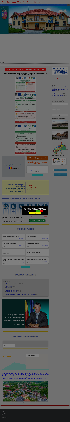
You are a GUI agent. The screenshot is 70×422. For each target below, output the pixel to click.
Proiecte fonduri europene (48, 4)
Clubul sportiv (42, 4)
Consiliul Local (13, 4)
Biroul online (28, 4)
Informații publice (22, 4)
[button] (68, 5)
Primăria (18, 4)
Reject (42, 211)
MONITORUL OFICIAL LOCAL (61, 4)
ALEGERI (54, 4)
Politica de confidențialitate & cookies (35, 213)
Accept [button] (38, 211)
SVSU (38, 4)
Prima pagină (5, 4)
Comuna (9, 4)
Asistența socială (33, 4)
